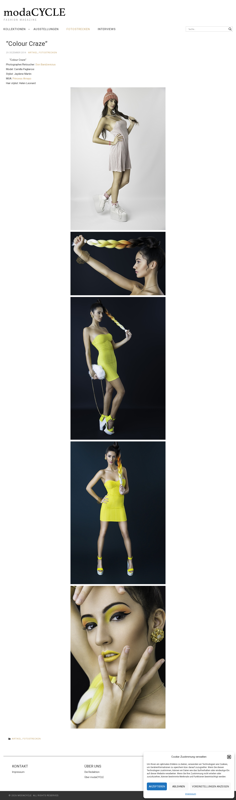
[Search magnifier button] (230, 29)
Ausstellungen (46, 29)
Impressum (190, 794)
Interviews (107, 29)
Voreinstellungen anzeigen (210, 786)
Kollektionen (14, 29)
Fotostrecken (78, 29)
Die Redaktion (92, 772)
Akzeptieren (157, 786)
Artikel (33, 52)
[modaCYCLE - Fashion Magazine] (34, 13)
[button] (229, 757)
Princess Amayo (22, 78)
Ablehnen (178, 786)
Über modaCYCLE (94, 777)
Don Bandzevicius (46, 64)
